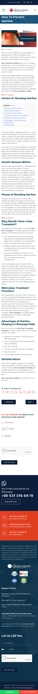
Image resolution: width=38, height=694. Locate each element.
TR (31, 2)
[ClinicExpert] (19, 10)
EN (28, 2)
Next (30, 402)
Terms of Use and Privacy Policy (22, 688)
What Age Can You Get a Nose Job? (13, 600)
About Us (7, 688)
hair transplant (31, 270)
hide (13, 106)
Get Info (10, 692)
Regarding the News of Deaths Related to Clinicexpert (16, 595)
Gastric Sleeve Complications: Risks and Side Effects (16, 606)
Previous (9, 402)
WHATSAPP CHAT (11, 502)
